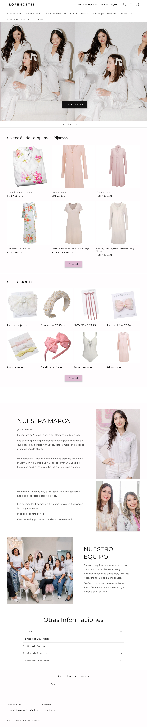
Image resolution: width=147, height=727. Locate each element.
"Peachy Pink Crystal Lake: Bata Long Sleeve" (115, 250)
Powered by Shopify (31, 720)
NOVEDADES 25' (85, 325)
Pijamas (112, 367)
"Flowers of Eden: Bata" (19, 249)
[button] (126, 13)
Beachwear (81, 367)
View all (73, 264)
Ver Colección (73, 104)
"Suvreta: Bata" (59, 192)
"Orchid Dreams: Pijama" (20, 192)
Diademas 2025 (51, 325)
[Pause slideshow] (83, 124)
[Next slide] (76, 124)
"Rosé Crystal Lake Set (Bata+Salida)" (70, 249)
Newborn (13, 367)
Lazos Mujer (15, 325)
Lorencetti (18, 720)
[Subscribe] (96, 684)
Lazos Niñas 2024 (119, 325)
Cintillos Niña (49, 367)
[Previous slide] (63, 124)
